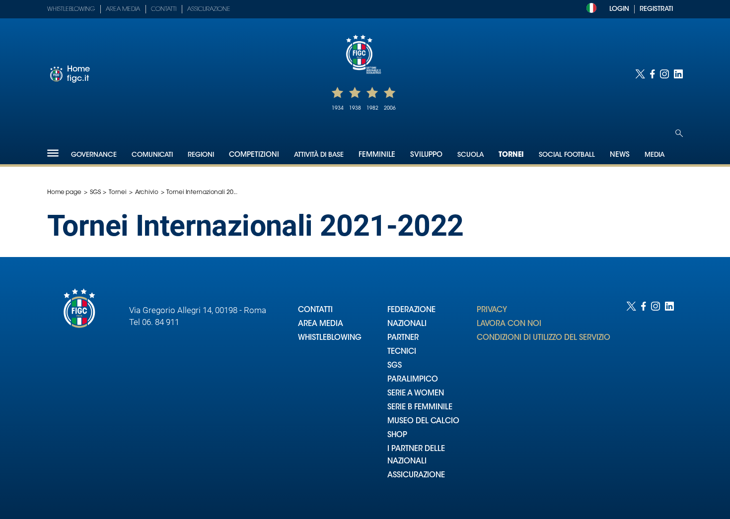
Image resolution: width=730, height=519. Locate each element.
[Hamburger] (53, 153)
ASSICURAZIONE (416, 475)
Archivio (146, 192)
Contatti (163, 9)
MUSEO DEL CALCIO (423, 421)
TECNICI (401, 352)
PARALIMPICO (412, 380)
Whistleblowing (71, 9)
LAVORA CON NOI (509, 324)
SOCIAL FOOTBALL (567, 155)
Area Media (123, 9)
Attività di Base (319, 155)
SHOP (397, 435)
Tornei (511, 155)
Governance (94, 155)
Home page (64, 192)
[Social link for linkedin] (678, 73)
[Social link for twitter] (640, 73)
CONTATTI (315, 310)
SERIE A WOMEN (415, 393)
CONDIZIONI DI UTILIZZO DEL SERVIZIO (543, 338)
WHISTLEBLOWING (330, 338)
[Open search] (679, 133)
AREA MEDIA (320, 324)
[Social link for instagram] (664, 73)
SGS (95, 192)
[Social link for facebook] (652, 73)
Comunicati (152, 155)
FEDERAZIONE (411, 310)
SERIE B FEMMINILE (419, 407)
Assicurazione (208, 9)
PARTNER (403, 338)
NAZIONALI (407, 324)
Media (654, 155)
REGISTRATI (656, 9)
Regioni (201, 155)
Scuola (470, 155)
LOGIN (619, 9)
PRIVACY (492, 310)
